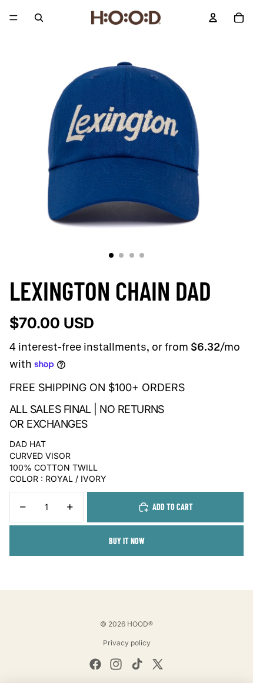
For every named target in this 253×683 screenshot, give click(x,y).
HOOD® (140, 623)
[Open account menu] (213, 18)
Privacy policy (127, 642)
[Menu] (13, 17)
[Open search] (39, 18)
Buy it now (127, 541)
